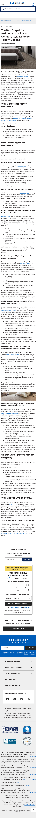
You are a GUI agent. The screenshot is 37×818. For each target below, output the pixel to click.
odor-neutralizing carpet (9, 413)
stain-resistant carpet (8, 311)
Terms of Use (26, 708)
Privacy (32, 654)
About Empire (10, 679)
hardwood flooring (19, 119)
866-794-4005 (16, 608)
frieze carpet (24, 193)
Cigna (29, 715)
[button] (33, 3)
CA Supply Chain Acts (11, 715)
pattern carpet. (25, 264)
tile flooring (12, 120)
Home (3, 20)
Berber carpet (6, 216)
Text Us (27, 608)
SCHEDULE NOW (18, 629)
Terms (26, 654)
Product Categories (13, 668)
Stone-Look (27, 589)
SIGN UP (27, 559)
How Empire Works (12, 685)
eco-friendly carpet (12, 354)
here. (17, 782)
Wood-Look (18, 589)
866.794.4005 (25, 693)
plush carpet (21, 166)
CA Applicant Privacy (24, 713)
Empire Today (13, 504)
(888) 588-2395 (29, 805)
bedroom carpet (22, 77)
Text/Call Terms (9, 711)
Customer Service (12, 662)
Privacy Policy (16, 708)
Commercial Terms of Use (23, 711)
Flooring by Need (26, 20)
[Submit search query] (2, 9)
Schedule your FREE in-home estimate (14, 533)
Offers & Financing (12, 673)
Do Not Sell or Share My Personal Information (18, 718)
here (24, 779)
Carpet (9, 588)
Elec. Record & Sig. (10, 713)
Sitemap (22, 715)
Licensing (8, 708)
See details (32, 756)
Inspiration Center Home (13, 20)
